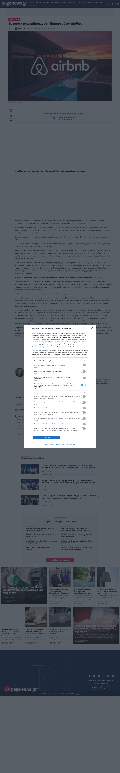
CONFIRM (46, 437)
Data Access (60, 444)
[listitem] (60, 361)
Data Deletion (49, 444)
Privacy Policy (71, 444)
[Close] (92, 329)
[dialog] (60, 386)
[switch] (83, 365)
